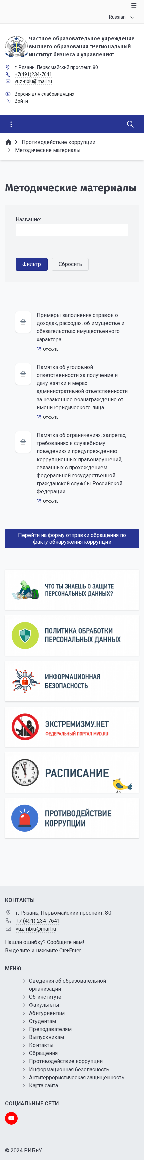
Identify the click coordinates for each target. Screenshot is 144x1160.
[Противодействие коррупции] (72, 818)
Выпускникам (46, 1037)
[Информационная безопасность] (72, 681)
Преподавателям (50, 1029)
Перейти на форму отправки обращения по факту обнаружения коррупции (72, 538)
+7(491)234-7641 (33, 74)
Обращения (43, 1053)
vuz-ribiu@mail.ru (33, 81)
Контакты (41, 1045)
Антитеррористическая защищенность (76, 1077)
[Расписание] (72, 772)
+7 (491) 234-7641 (38, 921)
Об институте (45, 997)
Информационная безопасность (69, 1069)
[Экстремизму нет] (72, 727)
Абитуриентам (47, 1013)
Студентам (42, 1021)
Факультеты (44, 1005)
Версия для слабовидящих (44, 94)
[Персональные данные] (72, 590)
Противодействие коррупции (66, 1061)
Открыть (50, 349)
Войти (21, 101)
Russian (117, 17)
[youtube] (11, 1118)
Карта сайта (43, 1085)
